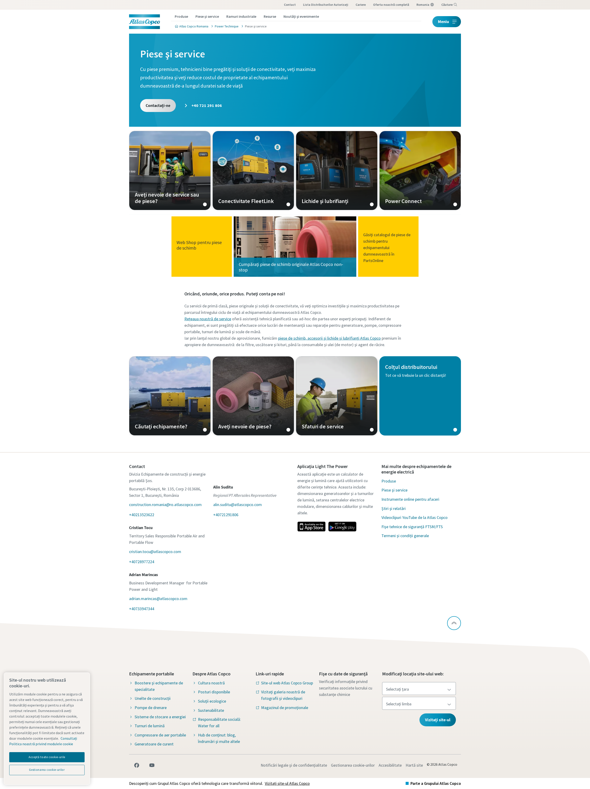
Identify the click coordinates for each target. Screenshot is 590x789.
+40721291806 (225, 514)
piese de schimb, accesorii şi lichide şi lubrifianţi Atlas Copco (329, 338)
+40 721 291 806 (206, 105)
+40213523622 (141, 514)
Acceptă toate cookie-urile (47, 757)
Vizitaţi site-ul (437, 719)
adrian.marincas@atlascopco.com (158, 598)
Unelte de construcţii (153, 698)
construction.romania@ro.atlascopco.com (165, 504)
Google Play (342, 526)
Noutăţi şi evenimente (301, 16)
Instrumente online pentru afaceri (410, 499)
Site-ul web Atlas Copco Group (287, 683)
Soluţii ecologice (212, 701)
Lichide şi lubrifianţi (336, 170)
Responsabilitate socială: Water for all (219, 722)
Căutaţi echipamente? (169, 395)
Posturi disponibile (214, 692)
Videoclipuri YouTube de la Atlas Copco (414, 517)
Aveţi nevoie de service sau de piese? (169, 170)
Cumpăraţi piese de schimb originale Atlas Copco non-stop (291, 267)
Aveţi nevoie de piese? (253, 395)
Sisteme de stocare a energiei (160, 716)
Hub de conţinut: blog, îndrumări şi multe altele (219, 738)
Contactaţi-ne (158, 105)
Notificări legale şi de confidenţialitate (294, 765)
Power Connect (420, 170)
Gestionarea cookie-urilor (353, 765)
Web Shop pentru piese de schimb (199, 245)
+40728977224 (141, 561)
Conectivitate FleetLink (253, 170)
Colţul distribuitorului (420, 395)
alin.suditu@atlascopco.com (237, 504)
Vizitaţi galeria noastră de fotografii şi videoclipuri (283, 695)
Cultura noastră (211, 683)
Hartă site (414, 765)
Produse (181, 16)
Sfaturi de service (336, 395)
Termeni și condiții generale (405, 535)
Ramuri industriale (241, 16)
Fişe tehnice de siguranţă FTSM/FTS (412, 526)
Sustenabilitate (211, 710)
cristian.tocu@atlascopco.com (155, 551)
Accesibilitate (390, 765)
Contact (290, 5)
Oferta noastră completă (391, 5)
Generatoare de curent (154, 744)
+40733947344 (141, 608)
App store (311, 526)
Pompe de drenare (151, 707)
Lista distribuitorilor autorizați (325, 5)
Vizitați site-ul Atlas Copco (287, 783)
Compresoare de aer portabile (160, 735)
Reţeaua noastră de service (207, 318)
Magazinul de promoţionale (284, 707)
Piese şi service (207, 16)
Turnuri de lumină (150, 725)
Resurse (270, 16)
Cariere (361, 5)
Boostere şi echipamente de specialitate (159, 686)
